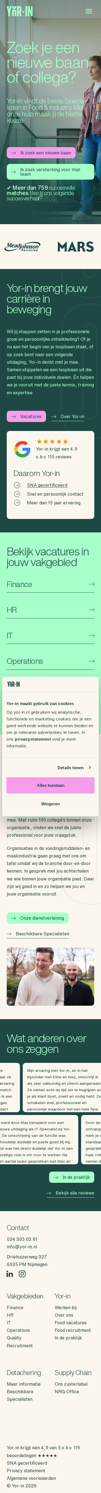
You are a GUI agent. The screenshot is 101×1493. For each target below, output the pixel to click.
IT (9, 1322)
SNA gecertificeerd (47, 485)
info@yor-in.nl (22, 1246)
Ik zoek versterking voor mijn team (50, 171)
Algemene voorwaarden (31, 1478)
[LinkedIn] (9, 1274)
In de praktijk (76, 1177)
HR (10, 1315)
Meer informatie (24, 1384)
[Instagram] (22, 1274)
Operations (18, 1330)
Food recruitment (73, 1330)
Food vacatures (71, 1322)
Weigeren (50, 803)
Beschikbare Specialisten (42, 933)
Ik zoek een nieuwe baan (45, 152)
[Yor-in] (20, 11)
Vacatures (31, 416)
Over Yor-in (72, 416)
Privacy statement (26, 1470)
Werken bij (66, 1307)
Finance (15, 1307)
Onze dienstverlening (42, 918)
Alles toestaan (51, 785)
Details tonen (71, 767)
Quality (14, 1338)
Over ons (64, 1315)
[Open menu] (88, 11)
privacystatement (33, 739)
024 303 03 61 (22, 1239)
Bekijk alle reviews (75, 1193)
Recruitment (20, 1345)
